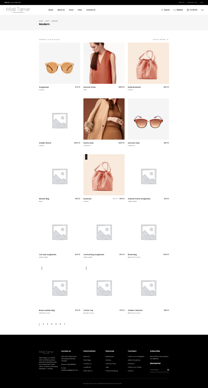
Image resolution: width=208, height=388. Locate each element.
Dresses (42, 313)
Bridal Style (110, 356)
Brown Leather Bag (47, 310)
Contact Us (87, 363)
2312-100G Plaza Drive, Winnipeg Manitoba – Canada (69, 359)
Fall (139, 257)
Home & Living (111, 363)
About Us (86, 356)
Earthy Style (88, 143)
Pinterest (131, 363)
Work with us (87, 371)
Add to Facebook (134, 360)
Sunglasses (44, 87)
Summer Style (134, 143)
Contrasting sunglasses (93, 254)
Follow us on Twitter (135, 367)
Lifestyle (87, 145)
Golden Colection (135, 310)
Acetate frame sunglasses (139, 199)
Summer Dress (89, 87)
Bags (41, 201)
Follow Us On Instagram (136, 356)
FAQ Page (87, 360)
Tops (85, 90)
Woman (108, 360)
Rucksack (87, 199)
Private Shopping (112, 371)
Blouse (86, 313)
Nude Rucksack (134, 87)
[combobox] (148, 39)
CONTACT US (192, 2)
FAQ (201, 2)
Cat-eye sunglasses (47, 254)
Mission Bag (44, 199)
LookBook (87, 367)
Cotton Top (88, 310)
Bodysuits (132, 257)
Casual (42, 90)
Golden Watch (45, 143)
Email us (130, 371)
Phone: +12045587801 (68, 364)
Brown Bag (132, 254)
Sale (107, 367)
